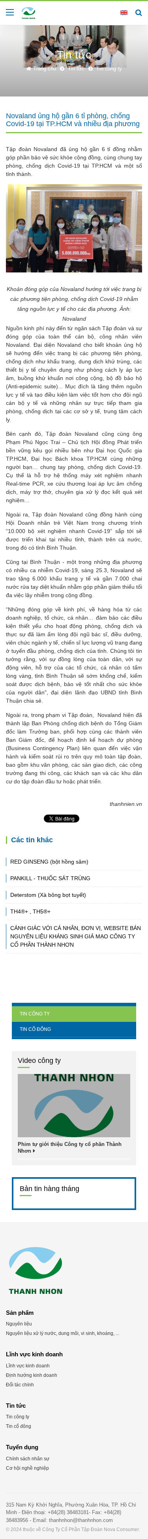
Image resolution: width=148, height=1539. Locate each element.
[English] (123, 12)
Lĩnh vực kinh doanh (28, 1366)
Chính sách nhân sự (27, 1458)
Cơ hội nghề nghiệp (27, 1468)
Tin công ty (35, 1014)
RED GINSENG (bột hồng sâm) (49, 861)
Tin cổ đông (35, 1029)
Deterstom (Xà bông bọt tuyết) (48, 895)
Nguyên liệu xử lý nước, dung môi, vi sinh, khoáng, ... (62, 1333)
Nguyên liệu (19, 1324)
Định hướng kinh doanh (31, 1375)
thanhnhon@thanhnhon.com (81, 1520)
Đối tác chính (20, 1385)
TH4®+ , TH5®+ (30, 911)
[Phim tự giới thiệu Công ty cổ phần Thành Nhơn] (74, 1105)
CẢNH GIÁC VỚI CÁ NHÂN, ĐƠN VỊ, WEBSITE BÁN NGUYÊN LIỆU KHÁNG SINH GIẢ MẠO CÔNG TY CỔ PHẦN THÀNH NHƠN (75, 936)
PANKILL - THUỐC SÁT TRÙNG (50, 878)
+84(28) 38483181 (68, 1512)
